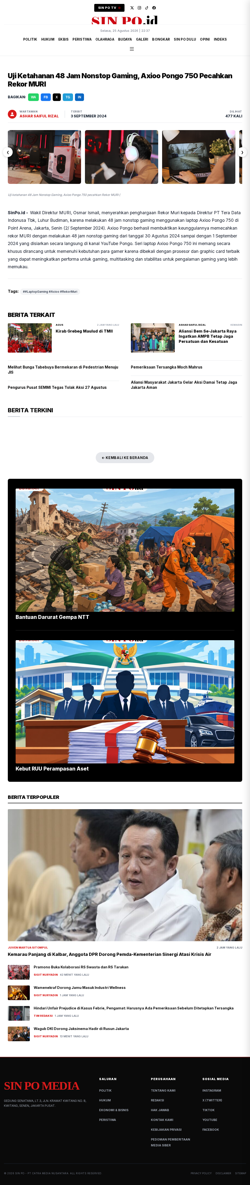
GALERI (142, 39)
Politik (105, 1090)
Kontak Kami (162, 1120)
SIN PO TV (107, 8)
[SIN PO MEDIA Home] (125, 21)
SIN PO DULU (185, 39)
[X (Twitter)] (132, 8)
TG (68, 97)
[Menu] (132, 49)
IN (79, 97)
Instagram (211, 1090)
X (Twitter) (212, 1100)
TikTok (208, 1110)
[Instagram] (139, 8)
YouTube (209, 1120)
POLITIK (30, 39)
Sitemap (240, 1173)
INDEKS (220, 39)
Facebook (210, 1129)
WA (33, 97)
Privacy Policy (201, 1173)
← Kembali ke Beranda (125, 458)
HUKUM (47, 39)
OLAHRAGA (104, 39)
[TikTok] (146, 8)
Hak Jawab (160, 1110)
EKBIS (63, 39)
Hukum (105, 1100)
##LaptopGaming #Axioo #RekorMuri (50, 291)
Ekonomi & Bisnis (113, 1110)
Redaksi (157, 1100)
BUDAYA (125, 39)
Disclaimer (223, 1173)
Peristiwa (107, 1120)
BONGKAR (161, 39)
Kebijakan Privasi (166, 1129)
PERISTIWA (82, 39)
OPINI (205, 39)
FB (46, 97)
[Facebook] (154, 8)
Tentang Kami (163, 1090)
